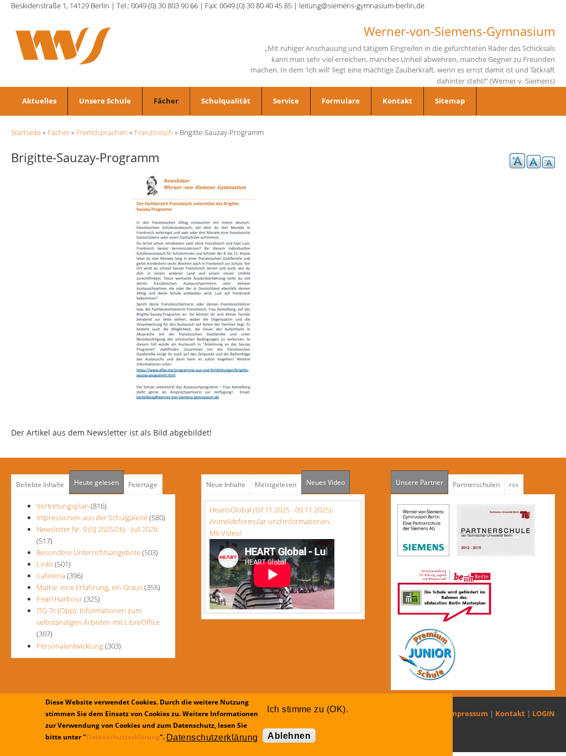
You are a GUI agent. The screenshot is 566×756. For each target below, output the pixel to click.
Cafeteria (50, 576)
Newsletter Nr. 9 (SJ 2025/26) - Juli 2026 (97, 529)
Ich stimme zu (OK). (307, 709)
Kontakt (397, 101)
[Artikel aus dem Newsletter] (193, 286)
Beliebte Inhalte (40, 484)
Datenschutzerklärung (123, 737)
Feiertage (143, 484)
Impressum (468, 713)
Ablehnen (289, 736)
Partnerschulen (476, 484)
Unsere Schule (105, 101)
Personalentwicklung (69, 646)
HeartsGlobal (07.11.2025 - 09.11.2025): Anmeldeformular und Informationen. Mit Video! (271, 521)
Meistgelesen (275, 484)
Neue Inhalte (225, 484)
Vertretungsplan (62, 506)
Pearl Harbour (60, 599)
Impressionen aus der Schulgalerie (92, 517)
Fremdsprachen (102, 132)
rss (513, 484)
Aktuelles (39, 101)
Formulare (341, 101)
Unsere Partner (422, 482)
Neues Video (325, 482)
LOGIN (543, 713)
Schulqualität (225, 101)
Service (286, 101)
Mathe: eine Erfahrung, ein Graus (90, 587)
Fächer (166, 101)
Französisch (153, 132)
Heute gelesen (96, 482)
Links (44, 564)
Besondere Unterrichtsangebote (88, 552)
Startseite (26, 132)
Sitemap (450, 101)
